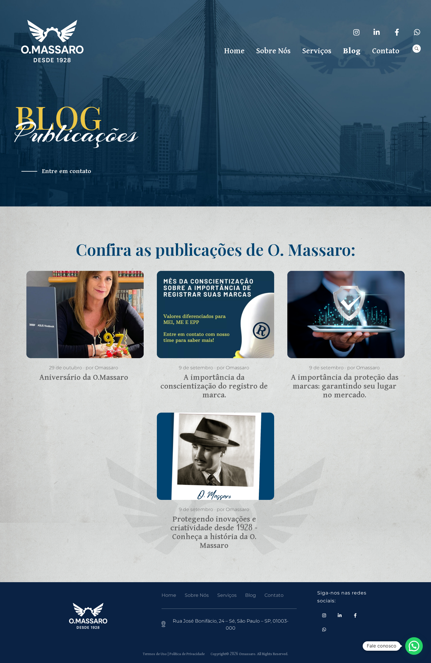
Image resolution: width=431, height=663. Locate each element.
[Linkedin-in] (376, 32)
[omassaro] (52, 42)
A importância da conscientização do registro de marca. (213, 308)
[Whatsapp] (417, 32)
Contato (274, 595)
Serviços (227, 595)
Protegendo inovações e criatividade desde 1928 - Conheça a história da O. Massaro (208, 454)
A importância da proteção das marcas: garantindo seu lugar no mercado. (344, 308)
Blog (250, 595)
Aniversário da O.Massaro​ (79, 300)
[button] (414, 646)
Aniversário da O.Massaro (83, 377)
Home (169, 595)
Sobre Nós (197, 595)
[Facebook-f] (397, 32)
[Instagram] (356, 32)
